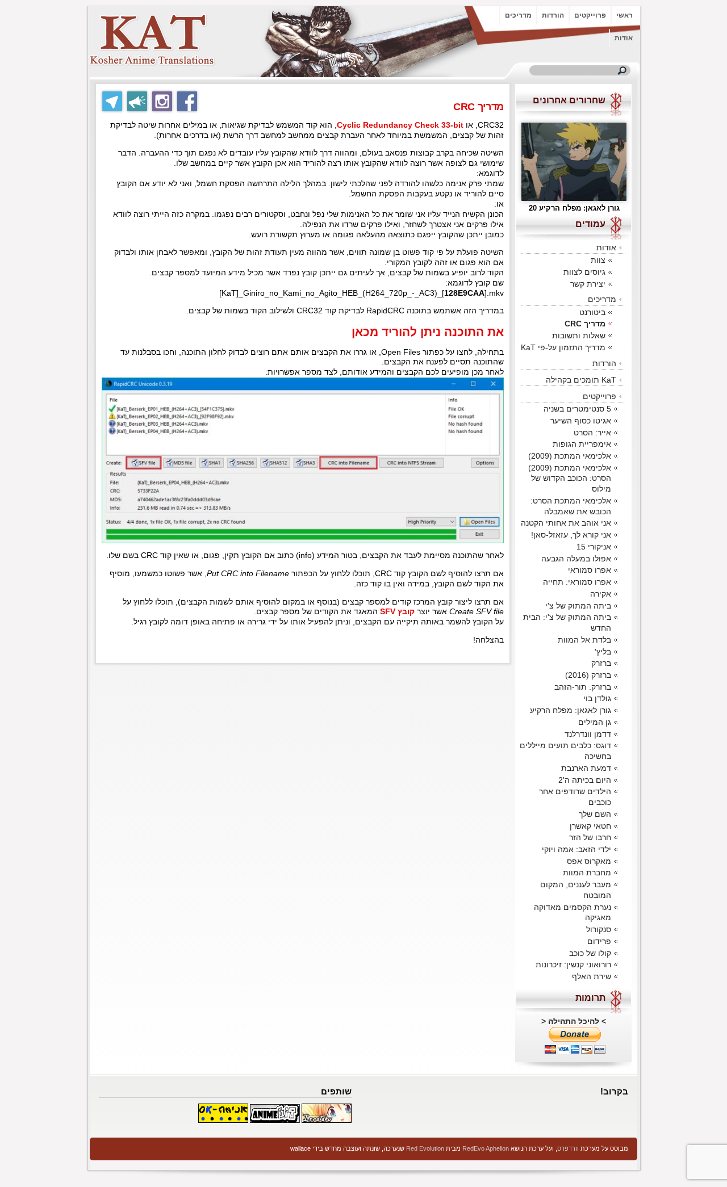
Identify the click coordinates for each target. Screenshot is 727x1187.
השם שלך (595, 814)
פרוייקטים (590, 15)
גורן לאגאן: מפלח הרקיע (570, 710)
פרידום (599, 941)
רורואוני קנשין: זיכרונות (573, 964)
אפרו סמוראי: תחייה (577, 581)
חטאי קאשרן (590, 826)
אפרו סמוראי (589, 569)
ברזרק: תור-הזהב (582, 686)
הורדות (553, 15)
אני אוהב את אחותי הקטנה (566, 522)
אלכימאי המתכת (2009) (569, 455)
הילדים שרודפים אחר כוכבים (575, 797)
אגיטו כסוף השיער (580, 420)
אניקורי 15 (593, 546)
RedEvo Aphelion (485, 1148)
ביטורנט (592, 312)
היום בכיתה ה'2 (584, 780)
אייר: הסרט (592, 432)
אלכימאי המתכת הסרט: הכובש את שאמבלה (570, 506)
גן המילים (594, 722)
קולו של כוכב (590, 953)
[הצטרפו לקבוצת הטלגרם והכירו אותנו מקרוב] (112, 101)
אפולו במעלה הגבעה (576, 558)
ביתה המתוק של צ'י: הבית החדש (567, 622)
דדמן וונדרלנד (588, 734)
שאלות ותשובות (578, 335)
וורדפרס (568, 1148)
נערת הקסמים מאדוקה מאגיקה (572, 912)
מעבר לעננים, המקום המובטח (575, 890)
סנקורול (598, 929)
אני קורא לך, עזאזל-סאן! (571, 534)
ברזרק (601, 663)
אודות (624, 38)
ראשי (624, 15)
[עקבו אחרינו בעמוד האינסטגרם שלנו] (162, 101)
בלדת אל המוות (584, 639)
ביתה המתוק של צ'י (578, 605)
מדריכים (518, 15)
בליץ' (603, 651)
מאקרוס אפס (589, 861)
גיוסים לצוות (584, 271)
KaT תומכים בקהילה (581, 379)
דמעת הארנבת (586, 768)
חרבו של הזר (590, 837)
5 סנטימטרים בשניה (577, 408)
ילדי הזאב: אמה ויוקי (576, 849)
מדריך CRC (585, 323)
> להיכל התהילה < (573, 1021)
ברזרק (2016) (588, 675)
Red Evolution (425, 1148)
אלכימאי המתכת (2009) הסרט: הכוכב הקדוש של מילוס (569, 478)
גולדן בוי (597, 698)
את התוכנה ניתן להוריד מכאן (428, 331)
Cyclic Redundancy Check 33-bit (400, 125)
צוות (598, 260)
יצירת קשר (587, 283)
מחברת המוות (587, 872)
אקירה (600, 593)
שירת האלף (591, 976)
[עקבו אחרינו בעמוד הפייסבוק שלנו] (187, 101)
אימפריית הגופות (582, 443)
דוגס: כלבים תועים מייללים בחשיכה (565, 751)
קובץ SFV (396, 611)
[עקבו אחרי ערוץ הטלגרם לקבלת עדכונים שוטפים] (137, 101)
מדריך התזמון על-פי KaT (563, 347)
